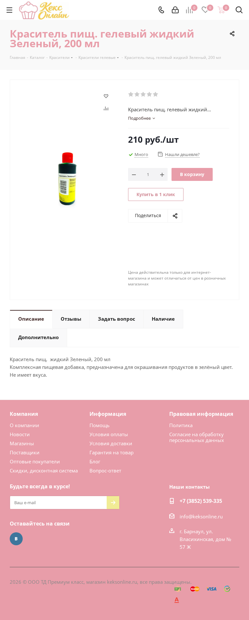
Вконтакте (16, 538)
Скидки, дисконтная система (44, 470)
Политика (181, 425)
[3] (143, 94)
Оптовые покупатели (35, 461)
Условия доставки (110, 443)
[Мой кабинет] (175, 10)
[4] (150, 94)
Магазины (22, 443)
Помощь (99, 425)
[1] (131, 94)
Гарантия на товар (111, 452)
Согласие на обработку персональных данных (196, 437)
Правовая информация (201, 413)
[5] (156, 94)
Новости (20, 434)
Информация (107, 413)
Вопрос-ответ (105, 470)
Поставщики (25, 452)
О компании (24, 425)
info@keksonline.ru (201, 516)
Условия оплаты (108, 434)
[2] (137, 94)
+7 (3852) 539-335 (201, 500)
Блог (94, 461)
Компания (24, 413)
